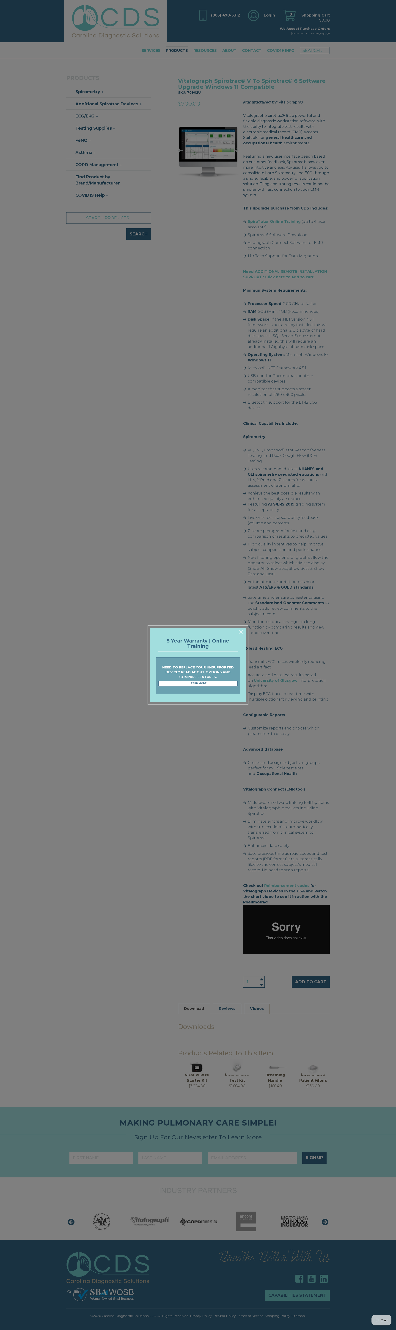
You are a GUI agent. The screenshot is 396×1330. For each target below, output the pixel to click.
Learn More (198, 683)
